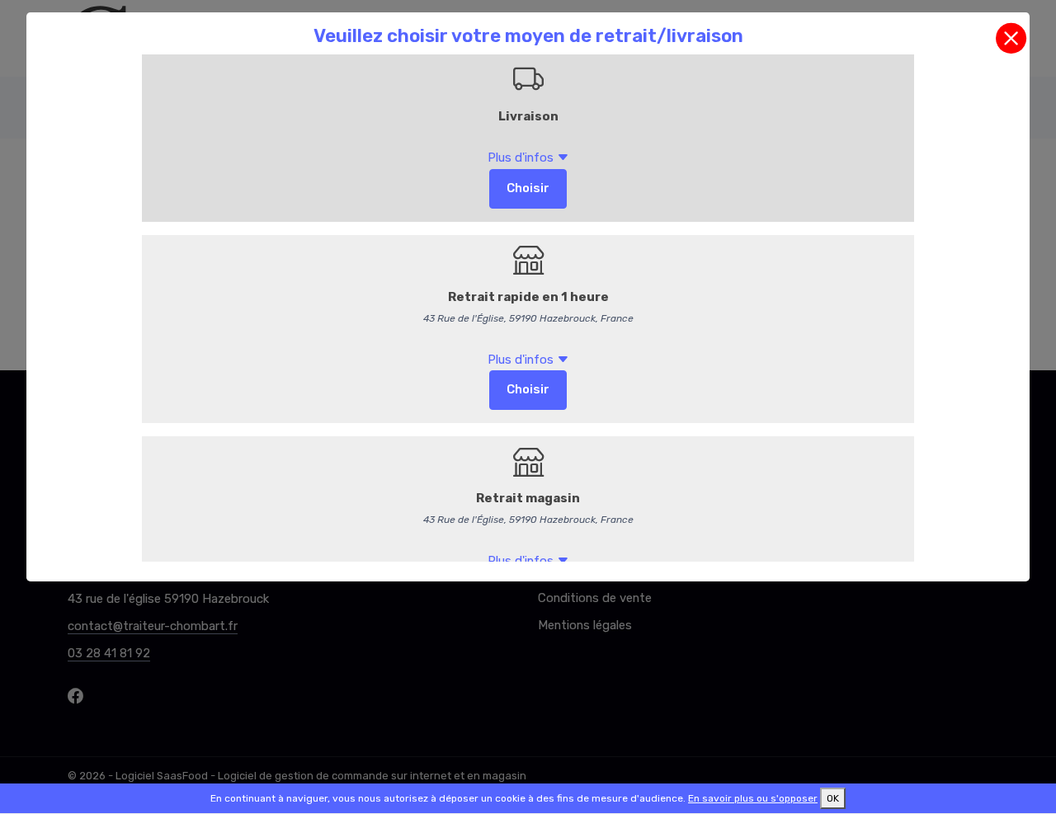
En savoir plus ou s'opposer (753, 798)
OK (833, 798)
